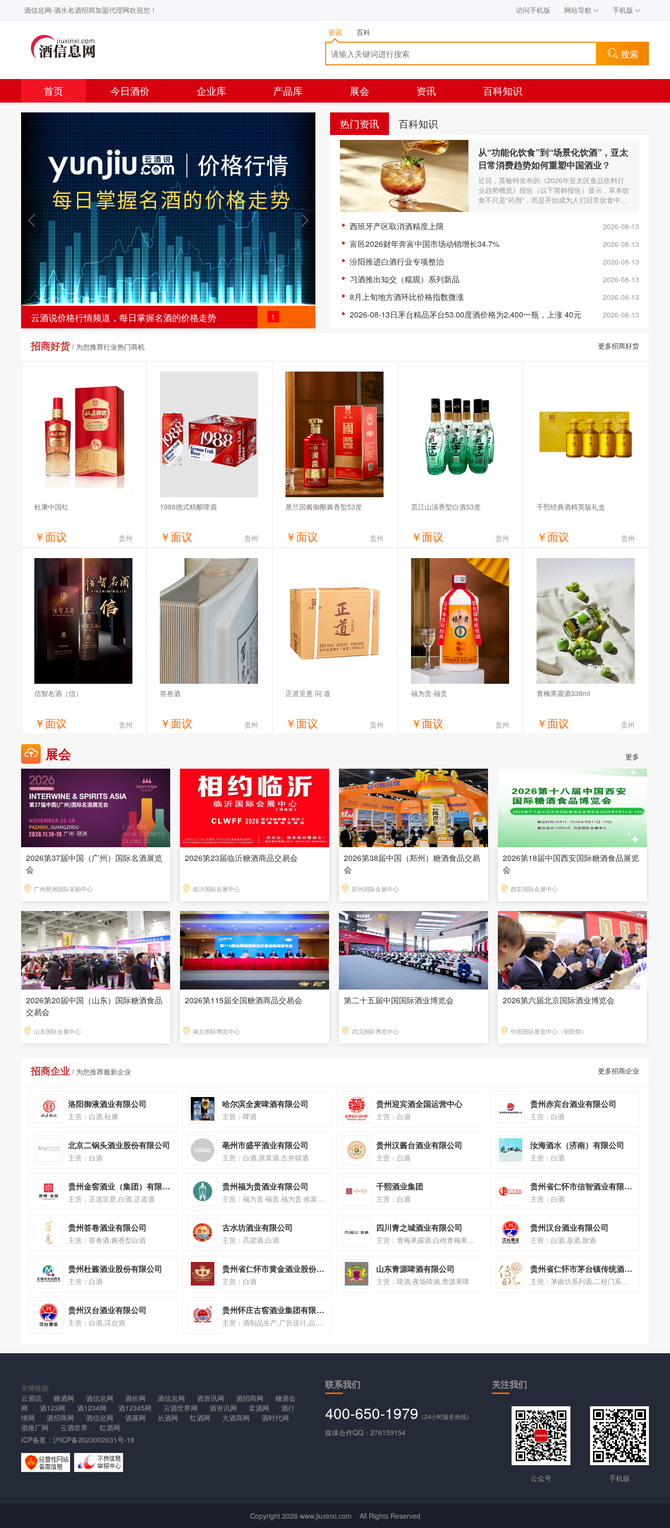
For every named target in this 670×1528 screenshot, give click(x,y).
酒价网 (135, 1398)
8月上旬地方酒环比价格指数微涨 (407, 296)
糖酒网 (63, 1398)
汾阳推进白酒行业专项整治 (397, 261)
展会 (359, 90)
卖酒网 (259, 1408)
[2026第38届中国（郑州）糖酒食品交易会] (413, 807)
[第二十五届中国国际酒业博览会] (413, 949)
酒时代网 (275, 1417)
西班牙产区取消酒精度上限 (397, 226)
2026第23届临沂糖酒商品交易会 (241, 857)
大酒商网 (236, 1417)
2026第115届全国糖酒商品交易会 (243, 1000)
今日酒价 (130, 90)
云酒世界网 (180, 1408)
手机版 (623, 10)
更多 (632, 756)
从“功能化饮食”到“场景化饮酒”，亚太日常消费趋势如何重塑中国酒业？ (553, 158)
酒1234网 (91, 1408)
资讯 (426, 90)
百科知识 (502, 90)
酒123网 (52, 1408)
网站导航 (578, 10)
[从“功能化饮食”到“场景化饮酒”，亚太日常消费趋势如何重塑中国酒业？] (404, 176)
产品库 (288, 90)
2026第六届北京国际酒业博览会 (559, 1000)
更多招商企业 (618, 1070)
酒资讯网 (210, 1398)
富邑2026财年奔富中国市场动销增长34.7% (424, 243)
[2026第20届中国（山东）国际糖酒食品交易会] (95, 949)
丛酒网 (167, 1417)
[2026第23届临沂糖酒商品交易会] (254, 807)
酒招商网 (249, 1398)
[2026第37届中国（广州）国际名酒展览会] (95, 807)
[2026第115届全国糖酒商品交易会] (254, 949)
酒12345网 (135, 1408)
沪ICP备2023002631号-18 (93, 1440)
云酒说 (31, 1398)
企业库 (211, 90)
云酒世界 (74, 1427)
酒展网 (135, 1417)
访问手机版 (533, 10)
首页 (53, 90)
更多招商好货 (618, 345)
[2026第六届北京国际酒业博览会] (572, 949)
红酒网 (200, 1417)
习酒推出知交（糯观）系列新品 (405, 279)
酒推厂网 (35, 1427)
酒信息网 (99, 1398)
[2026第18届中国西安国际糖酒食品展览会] (572, 807)
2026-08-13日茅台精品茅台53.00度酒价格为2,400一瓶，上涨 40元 (465, 314)
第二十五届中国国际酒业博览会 (399, 1000)
